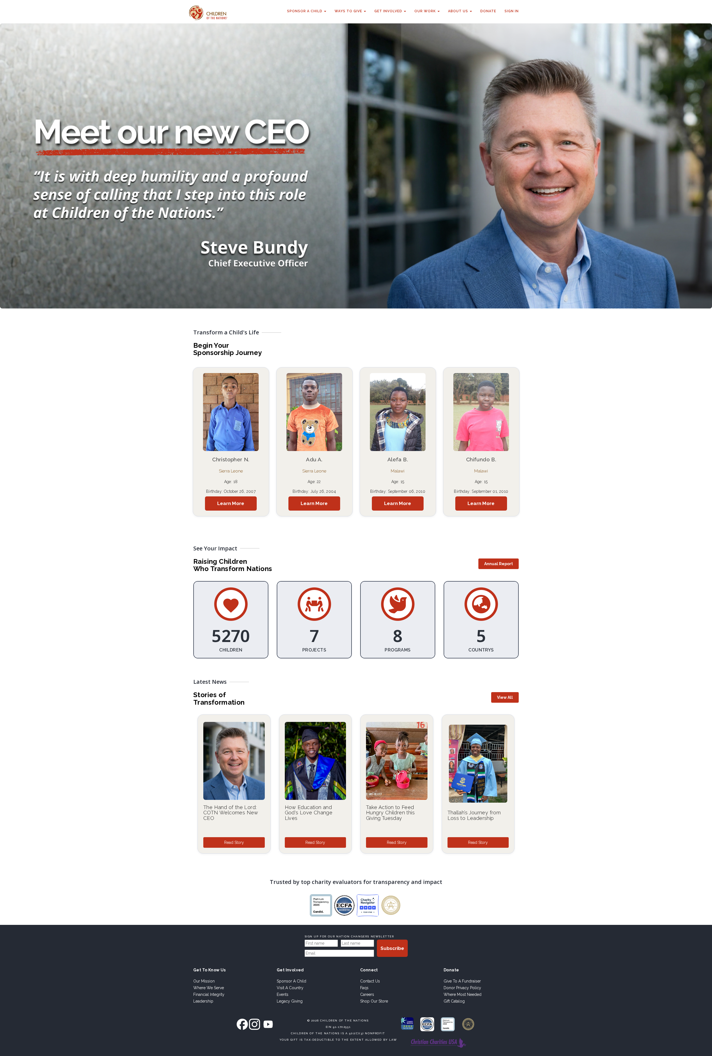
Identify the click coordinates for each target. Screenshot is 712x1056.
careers (367, 994)
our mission (204, 981)
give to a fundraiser (462, 981)
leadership (203, 1001)
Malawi (397, 471)
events (282, 994)
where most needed (462, 994)
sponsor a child (291, 981)
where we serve (208, 988)
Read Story (234, 842)
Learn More (230, 503)
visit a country (290, 988)
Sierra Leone (231, 471)
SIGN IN (512, 11)
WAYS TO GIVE (349, 11)
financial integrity (208, 994)
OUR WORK (425, 11)
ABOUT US (458, 11)
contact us (370, 981)
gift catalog (454, 1001)
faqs (364, 988)
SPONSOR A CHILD (305, 11)
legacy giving (290, 1001)
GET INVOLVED (388, 11)
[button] (498, 563)
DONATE (488, 11)
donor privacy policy (462, 988)
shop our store (374, 1001)
